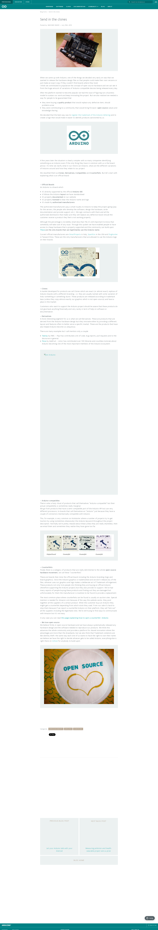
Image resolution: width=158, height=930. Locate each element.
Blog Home (43, 12)
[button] (156, 2)
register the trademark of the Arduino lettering (91, 115)
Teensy (45, 336)
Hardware (78, 729)
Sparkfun (91, 234)
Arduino (68, 729)
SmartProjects (75, 234)
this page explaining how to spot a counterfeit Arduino (84, 618)
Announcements (56, 729)
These (42, 230)
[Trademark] (79, 156)
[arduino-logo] (4, 6)
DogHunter (113, 234)
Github (55, 641)
